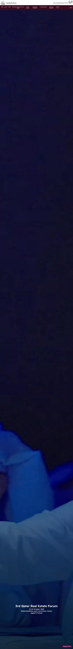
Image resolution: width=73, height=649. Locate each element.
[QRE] (9, 2)
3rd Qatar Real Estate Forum (36, 606)
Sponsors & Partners (34, 7)
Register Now (67, 646)
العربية (71, 7)
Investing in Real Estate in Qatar (18, 7)
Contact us (58, 7)
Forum (9, 6)
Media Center (27, 7)
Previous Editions (51, 7)
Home (2, 6)
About (5, 6)
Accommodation (43, 6)
